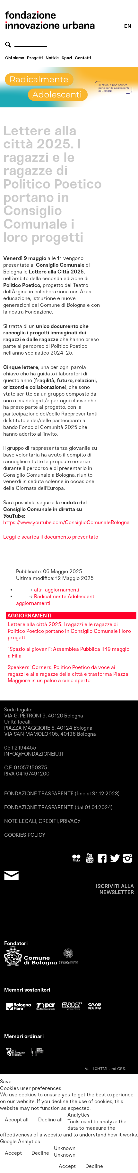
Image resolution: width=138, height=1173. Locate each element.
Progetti (35, 57)
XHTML (101, 1068)
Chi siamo (14, 57)
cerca (9, 44)
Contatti (83, 57)
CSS (121, 1068)
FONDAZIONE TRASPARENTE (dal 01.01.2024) (58, 807)
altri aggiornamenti (56, 590)
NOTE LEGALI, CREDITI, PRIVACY (42, 821)
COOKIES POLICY (24, 835)
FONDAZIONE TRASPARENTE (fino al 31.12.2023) (62, 794)
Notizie (52, 57)
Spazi (67, 57)
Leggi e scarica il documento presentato (50, 537)
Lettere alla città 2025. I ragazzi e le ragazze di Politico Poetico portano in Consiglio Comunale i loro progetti (69, 631)
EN (127, 26)
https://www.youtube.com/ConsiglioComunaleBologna (66, 522)
